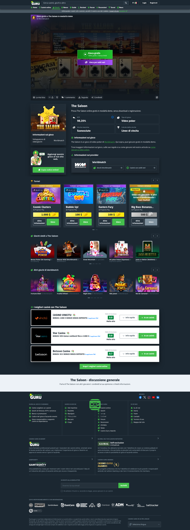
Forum (92, 7)
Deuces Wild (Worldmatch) (68, 260)
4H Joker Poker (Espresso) (120, 260)
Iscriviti (124, 485)
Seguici (141, 394)
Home (35, 7)
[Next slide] (157, 180)
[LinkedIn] (158, 397)
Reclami (83, 7)
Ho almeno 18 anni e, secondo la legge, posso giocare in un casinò (88, 491)
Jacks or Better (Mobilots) (146, 260)
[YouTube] (153, 397)
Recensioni (103, 7)
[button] (96, 97)
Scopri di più (114, 11)
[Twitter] (144, 397)
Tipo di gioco (126, 117)
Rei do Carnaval (147, 294)
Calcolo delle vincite (128, 127)
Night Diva (93, 294)
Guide (74, 7)
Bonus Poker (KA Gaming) (41, 260)
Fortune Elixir (41, 294)
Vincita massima (83, 127)
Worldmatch (109, 142)
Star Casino (59, 333)
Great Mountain (93, 259)
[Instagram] (149, 397)
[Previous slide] (153, 180)
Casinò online (46, 7)
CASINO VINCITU (62, 315)
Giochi (57, 7)
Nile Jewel (118, 294)
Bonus (65, 7)
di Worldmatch (43, 19)
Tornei (113, 7)
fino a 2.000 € (74, 336)
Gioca (53, 222)
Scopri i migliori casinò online (95, 366)
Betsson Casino (62, 351)
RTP (78, 117)
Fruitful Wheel (68, 294)
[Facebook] (140, 397)
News (121, 7)
